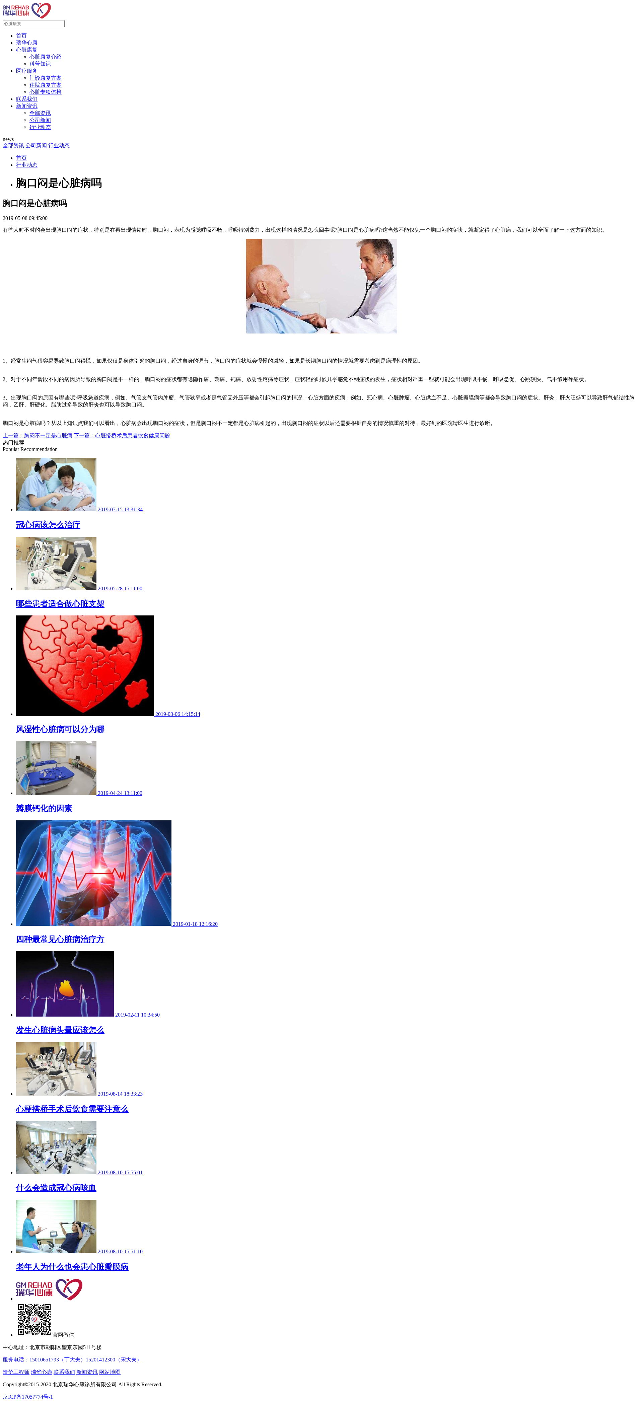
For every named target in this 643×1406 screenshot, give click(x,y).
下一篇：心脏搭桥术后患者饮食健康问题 (122, 435)
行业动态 (40, 127)
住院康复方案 (45, 85)
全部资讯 (40, 113)
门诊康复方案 (45, 78)
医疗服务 (27, 71)
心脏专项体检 (45, 92)
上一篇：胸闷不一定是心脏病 (37, 435)
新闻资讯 (27, 106)
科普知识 (40, 64)
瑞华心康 (27, 43)
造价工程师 (16, 1372)
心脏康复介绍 (45, 57)
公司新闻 (40, 120)
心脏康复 (27, 50)
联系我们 (27, 99)
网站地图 (110, 1372)
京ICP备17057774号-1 (28, 1397)
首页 (21, 36)
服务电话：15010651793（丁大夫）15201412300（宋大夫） (72, 1359)
